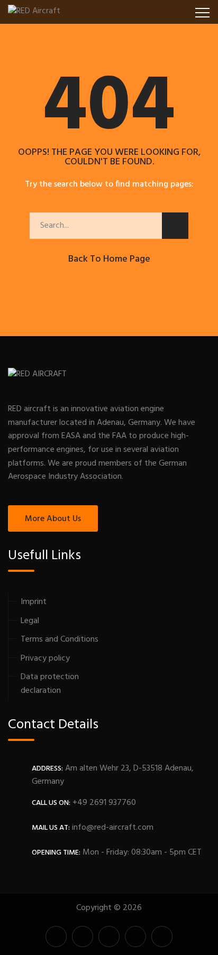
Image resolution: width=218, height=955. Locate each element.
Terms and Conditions (59, 639)
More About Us (53, 519)
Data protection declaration (50, 684)
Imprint (34, 602)
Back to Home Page (109, 259)
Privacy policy (45, 658)
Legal (30, 621)
